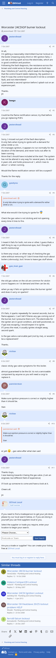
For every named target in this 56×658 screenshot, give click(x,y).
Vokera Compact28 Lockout (22, 582)
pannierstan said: (10, 429)
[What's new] (47, 3)
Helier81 (10, 584)
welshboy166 (12, 596)
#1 (54, 46)
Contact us (12, 652)
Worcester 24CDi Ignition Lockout (25, 593)
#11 (53, 468)
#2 (54, 110)
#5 (54, 237)
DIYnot (7, 648)
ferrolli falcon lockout (18, 618)
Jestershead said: (10, 198)
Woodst (10, 610)
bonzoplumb (11, 621)
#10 (53, 423)
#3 (54, 134)
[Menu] (4, 3)
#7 (54, 308)
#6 (54, 276)
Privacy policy (39, 652)
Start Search (39, 538)
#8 (54, 361)
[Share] (50, 46)
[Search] (52, 3)
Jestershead (8, 31)
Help (48, 652)
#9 (54, 394)
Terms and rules (25, 652)
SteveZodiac (11, 573)
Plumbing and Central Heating (29, 573)
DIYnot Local (14, 548)
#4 (54, 193)
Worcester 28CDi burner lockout (24, 570)
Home (10, 654)
